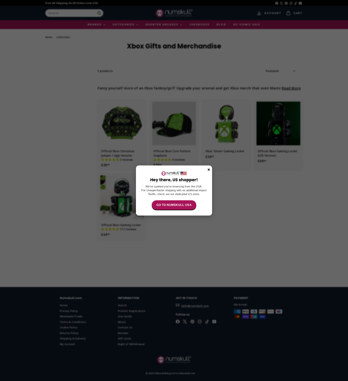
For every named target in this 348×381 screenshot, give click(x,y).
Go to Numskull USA (174, 204)
